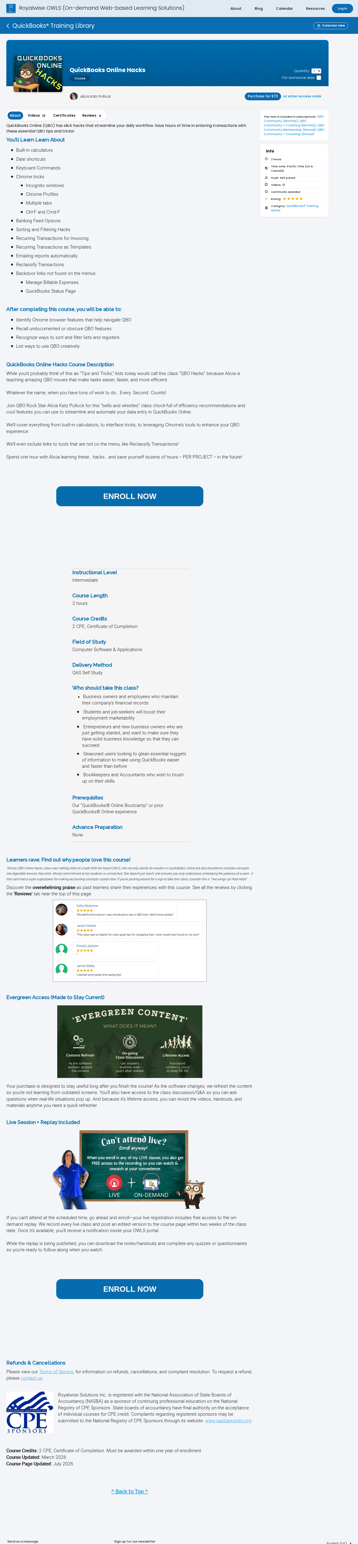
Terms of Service (56, 1371)
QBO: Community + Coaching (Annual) (295, 132)
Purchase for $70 (263, 96)
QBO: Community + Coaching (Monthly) (290, 123)
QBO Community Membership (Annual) (294, 127)
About (236, 8)
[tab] (15, 115)
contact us (31, 1378)
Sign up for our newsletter (134, 1541)
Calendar (284, 8)
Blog (259, 8)
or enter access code (302, 96)
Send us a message (22, 1541)
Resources (315, 8)
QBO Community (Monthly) (294, 118)
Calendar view (333, 25)
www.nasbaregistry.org (228, 1420)
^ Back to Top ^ (129, 1491)
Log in (342, 8)
